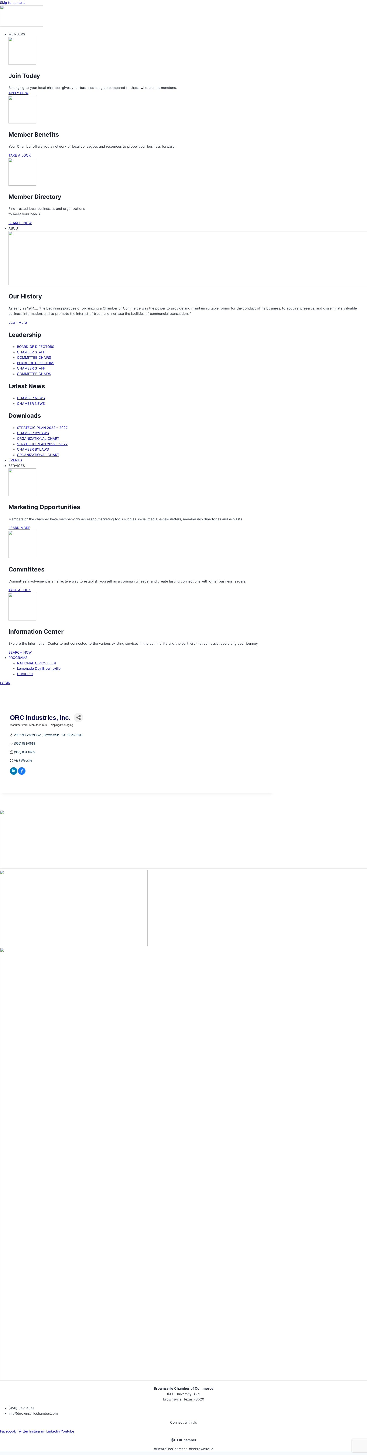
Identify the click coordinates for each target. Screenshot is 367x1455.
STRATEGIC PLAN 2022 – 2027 (42, 428)
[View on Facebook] (21, 773)
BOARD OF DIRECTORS (35, 346)
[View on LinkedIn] (13, 773)
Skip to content (12, 2)
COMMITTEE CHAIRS (34, 357)
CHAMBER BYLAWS (33, 433)
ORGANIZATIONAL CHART (38, 438)
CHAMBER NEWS (31, 398)
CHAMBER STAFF (31, 352)
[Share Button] (78, 717)
